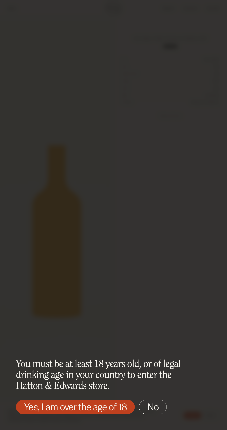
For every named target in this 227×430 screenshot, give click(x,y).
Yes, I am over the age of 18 (75, 407)
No (153, 407)
